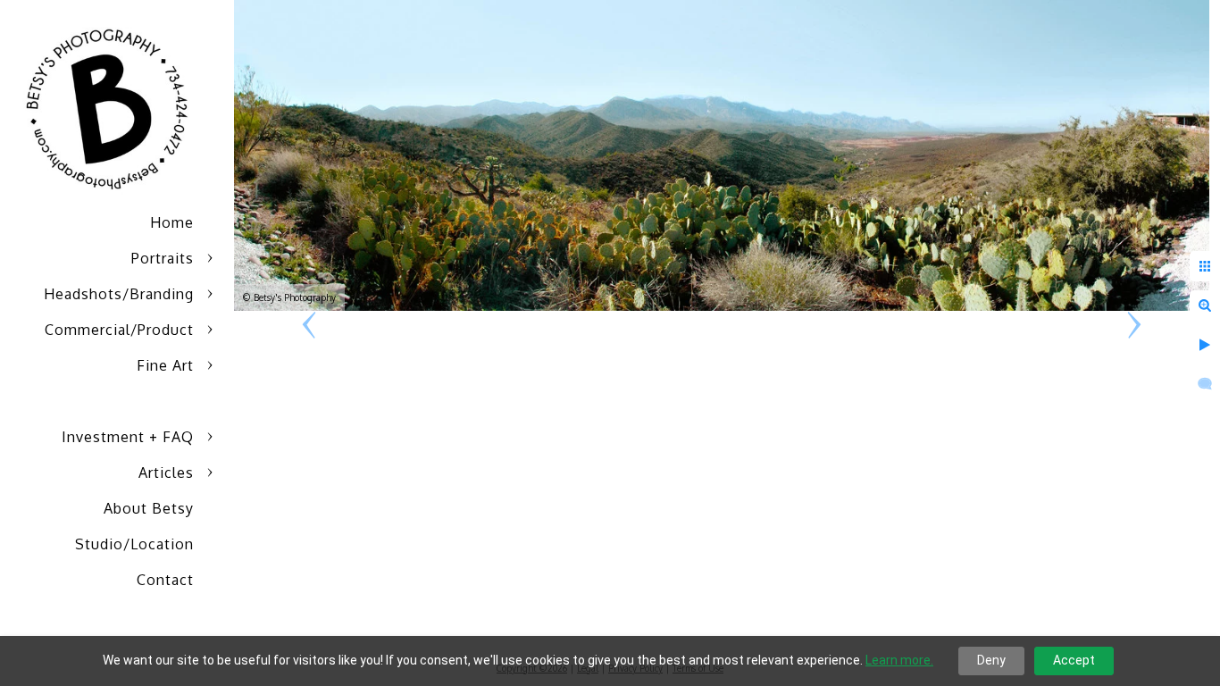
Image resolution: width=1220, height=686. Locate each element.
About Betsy (149, 508)
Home (172, 222)
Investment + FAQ (128, 437)
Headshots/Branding (119, 294)
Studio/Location (134, 544)
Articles (166, 472)
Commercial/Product (119, 330)
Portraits (162, 258)
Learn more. (899, 660)
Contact (165, 580)
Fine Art (165, 365)
